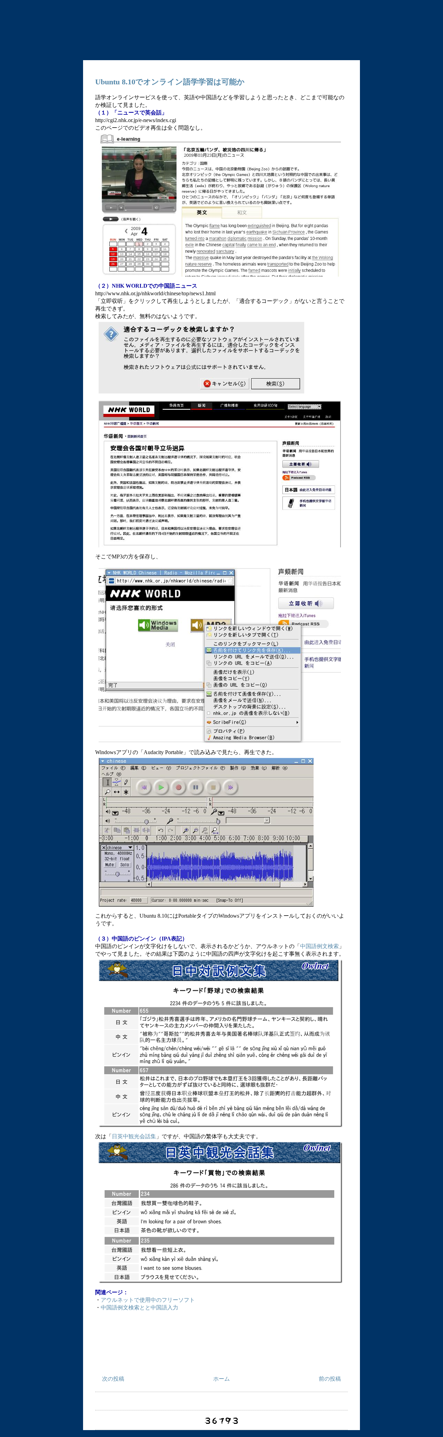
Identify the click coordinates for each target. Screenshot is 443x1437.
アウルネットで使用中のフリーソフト (148, 1300)
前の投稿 (330, 1379)
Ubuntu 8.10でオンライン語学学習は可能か (170, 81)
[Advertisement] (221, 1348)
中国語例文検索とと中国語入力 (139, 1307)
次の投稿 (113, 1379)
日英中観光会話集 (134, 1136)
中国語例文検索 (319, 946)
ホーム (221, 1379)
